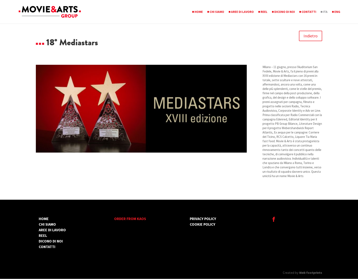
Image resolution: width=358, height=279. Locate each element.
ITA (325, 12)
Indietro (311, 35)
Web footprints (310, 272)
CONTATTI (309, 12)
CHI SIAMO (217, 12)
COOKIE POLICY (202, 224)
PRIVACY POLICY (203, 218)
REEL (264, 12)
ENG (337, 12)
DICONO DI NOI (284, 12)
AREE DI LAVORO (242, 12)
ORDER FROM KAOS (130, 218)
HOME (199, 12)
